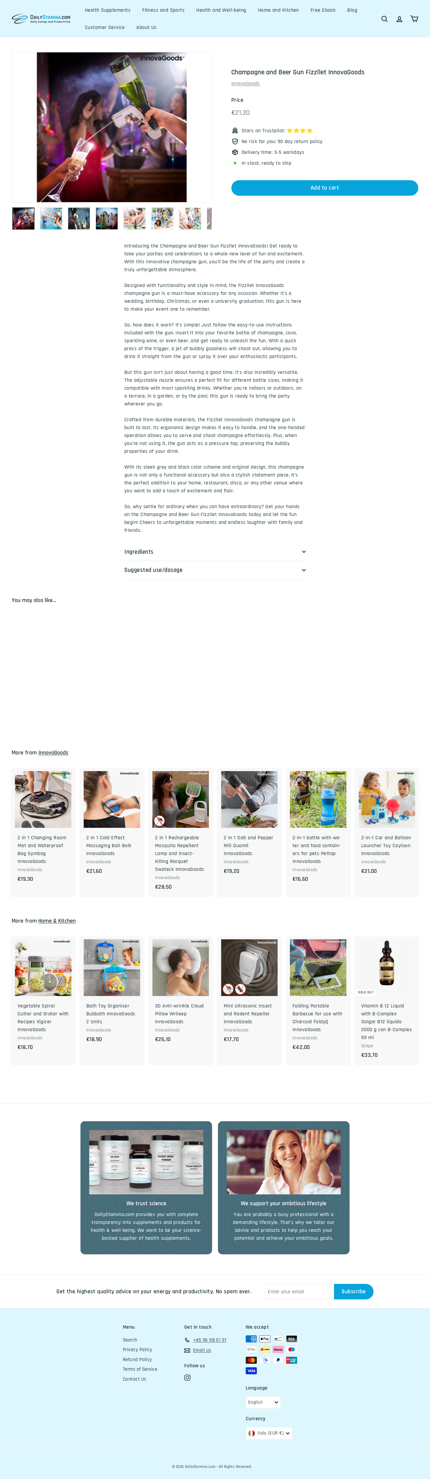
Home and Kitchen (278, 10)
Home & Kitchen (57, 921)
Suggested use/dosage (153, 570)
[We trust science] (146, 1162)
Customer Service (105, 27)
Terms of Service (140, 1369)
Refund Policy (137, 1359)
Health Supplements (107, 10)
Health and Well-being (221, 10)
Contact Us (134, 1379)
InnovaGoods (245, 83)
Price (237, 100)
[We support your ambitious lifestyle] (284, 1162)
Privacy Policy (137, 1349)
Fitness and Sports (163, 10)
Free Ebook (323, 10)
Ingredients (139, 552)
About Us (146, 27)
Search (130, 1340)
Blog (352, 10)
